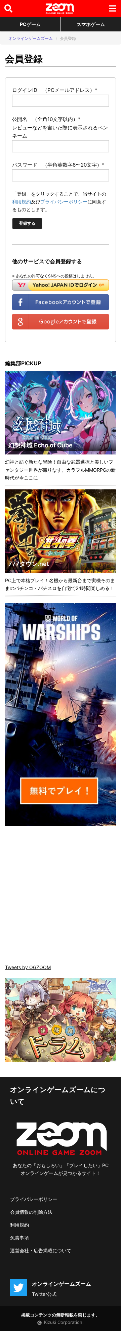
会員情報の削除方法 (31, 1212)
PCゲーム (30, 24)
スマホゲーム (91, 24)
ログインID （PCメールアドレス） (54, 90)
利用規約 (21, 201)
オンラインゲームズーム (30, 38)
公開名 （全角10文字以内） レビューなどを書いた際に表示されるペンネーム (60, 127)
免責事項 (19, 1237)
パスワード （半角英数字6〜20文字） (58, 165)
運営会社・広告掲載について (40, 1250)
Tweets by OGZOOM (28, 967)
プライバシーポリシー (63, 201)
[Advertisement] (60, 896)
